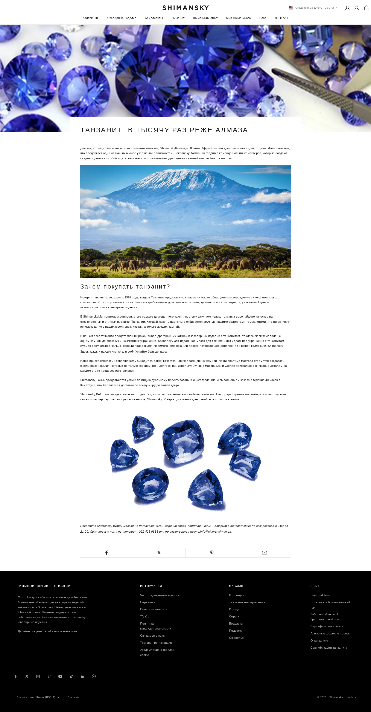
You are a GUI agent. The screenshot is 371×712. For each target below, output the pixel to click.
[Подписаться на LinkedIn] (83, 676)
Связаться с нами (153, 635)
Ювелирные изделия (121, 18)
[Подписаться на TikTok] (71, 676)
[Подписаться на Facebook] (16, 676)
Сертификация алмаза (326, 626)
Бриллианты (154, 18)
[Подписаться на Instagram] (38, 676)
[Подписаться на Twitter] (27, 676)
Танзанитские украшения (247, 602)
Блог (262, 18)
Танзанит (177, 18)
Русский (73, 697)
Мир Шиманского (238, 18)
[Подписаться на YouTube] (60, 676)
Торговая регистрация (156, 642)
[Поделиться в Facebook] (106, 552)
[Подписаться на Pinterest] (49, 676)
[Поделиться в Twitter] (159, 552)
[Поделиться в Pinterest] (212, 552)
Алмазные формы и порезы (330, 633)
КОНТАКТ (281, 18)
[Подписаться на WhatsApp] (94, 676)
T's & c (145, 616)
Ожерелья (236, 637)
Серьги (234, 616)
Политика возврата (153, 609)
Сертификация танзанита (328, 647)
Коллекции (90, 18)
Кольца (234, 609)
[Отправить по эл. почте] (264, 552)
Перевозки (147, 602)
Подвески (236, 630)
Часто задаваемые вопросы (160, 595)
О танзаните (319, 640)
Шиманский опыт (205, 18)
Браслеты (236, 623)
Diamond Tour (320, 595)
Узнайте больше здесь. (151, 351)
